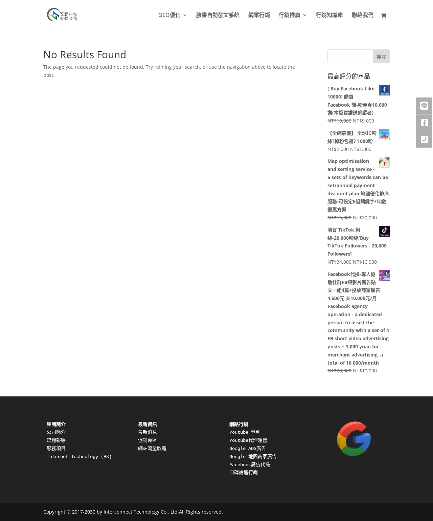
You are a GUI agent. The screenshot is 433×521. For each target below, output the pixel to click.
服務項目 (56, 448)
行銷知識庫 (329, 16)
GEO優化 (169, 16)
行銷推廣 (289, 16)
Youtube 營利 (244, 432)
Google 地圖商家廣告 (253, 456)
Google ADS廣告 (247, 448)
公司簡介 (56, 432)
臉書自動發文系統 (218, 16)
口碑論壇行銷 (243, 472)
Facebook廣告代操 (249, 465)
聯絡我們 (362, 16)
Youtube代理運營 (248, 440)
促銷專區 (147, 440)
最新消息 (147, 432)
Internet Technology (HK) (80, 456)
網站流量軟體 (152, 448)
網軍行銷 (259, 16)
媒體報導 (56, 440)
